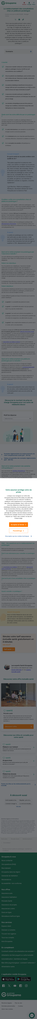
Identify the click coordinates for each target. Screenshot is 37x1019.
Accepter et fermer (17, 525)
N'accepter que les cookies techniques (17, 536)
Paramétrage (17, 531)
